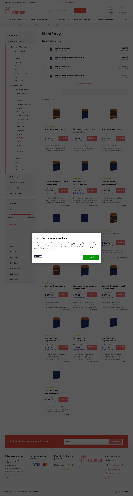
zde (50, 249)
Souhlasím (91, 257)
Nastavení (38, 256)
